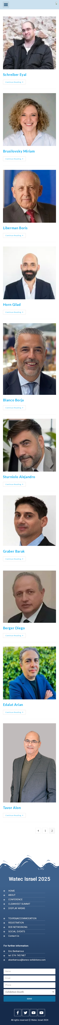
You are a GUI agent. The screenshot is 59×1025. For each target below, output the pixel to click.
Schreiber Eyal (14, 74)
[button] (6, 4)
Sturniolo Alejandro (19, 477)
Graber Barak (14, 551)
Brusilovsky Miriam (19, 151)
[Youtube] (33, 1012)
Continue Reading (15, 81)
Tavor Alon (12, 808)
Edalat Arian (13, 705)
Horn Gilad (12, 304)
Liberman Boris (15, 228)
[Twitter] (25, 1012)
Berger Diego (14, 628)
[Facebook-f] (17, 1012)
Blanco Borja (13, 400)
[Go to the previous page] (38, 830)
